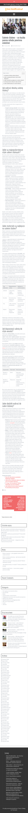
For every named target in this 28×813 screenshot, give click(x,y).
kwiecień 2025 (6, 685)
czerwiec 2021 (6, 714)
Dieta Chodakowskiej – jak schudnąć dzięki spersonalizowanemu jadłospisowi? (14, 757)
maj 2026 (5, 664)
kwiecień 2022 (6, 698)
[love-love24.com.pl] (14, 9)
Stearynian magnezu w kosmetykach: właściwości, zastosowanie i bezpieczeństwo (13, 780)
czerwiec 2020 (6, 733)
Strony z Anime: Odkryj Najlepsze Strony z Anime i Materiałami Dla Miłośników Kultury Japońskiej (14, 789)
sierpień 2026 (6, 659)
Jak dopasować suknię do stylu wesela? (12, 81)
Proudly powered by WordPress (10, 808)
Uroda (4, 603)
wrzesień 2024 (6, 688)
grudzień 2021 (6, 704)
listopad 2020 (6, 725)
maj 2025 (5, 683)
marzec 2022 (6, 699)
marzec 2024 (6, 690)
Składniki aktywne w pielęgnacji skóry (11, 600)
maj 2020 (5, 735)
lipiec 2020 (5, 731)
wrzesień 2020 (6, 728)
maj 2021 (5, 715)
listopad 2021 (6, 706)
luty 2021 (5, 720)
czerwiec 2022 (6, 694)
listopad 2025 (6, 674)
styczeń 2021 (6, 722)
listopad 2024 (6, 686)
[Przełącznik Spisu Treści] (22, 73)
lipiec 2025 (5, 680)
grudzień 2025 (6, 672)
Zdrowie (4, 604)
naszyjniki (12, 422)
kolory (3, 348)
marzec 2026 (6, 667)
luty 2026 (5, 669)
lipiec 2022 (5, 693)
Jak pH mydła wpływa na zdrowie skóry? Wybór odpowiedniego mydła (15, 5)
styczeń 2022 (6, 702)
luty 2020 (5, 739)
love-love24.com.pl (16, 45)
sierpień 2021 (6, 710)
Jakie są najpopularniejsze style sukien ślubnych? (12, 78)
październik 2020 (7, 727)
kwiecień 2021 (6, 717)
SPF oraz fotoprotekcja (8, 601)
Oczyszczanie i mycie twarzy (9, 595)
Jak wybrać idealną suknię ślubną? (11, 75)
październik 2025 (7, 675)
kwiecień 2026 (6, 665)
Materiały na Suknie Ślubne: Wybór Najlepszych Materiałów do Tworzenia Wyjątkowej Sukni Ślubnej (14, 794)
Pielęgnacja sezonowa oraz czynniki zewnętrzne (14, 597)
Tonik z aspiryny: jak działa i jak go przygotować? (13, 529)
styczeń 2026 (6, 670)
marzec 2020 (6, 738)
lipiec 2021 (5, 712)
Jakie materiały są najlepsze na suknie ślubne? (14, 80)
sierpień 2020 (6, 730)
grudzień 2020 (6, 723)
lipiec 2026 (5, 661)
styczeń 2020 (6, 741)
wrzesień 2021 (6, 709)
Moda (4, 490)
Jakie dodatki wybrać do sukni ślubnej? (12, 83)
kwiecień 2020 (6, 736)
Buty (10, 452)
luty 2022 (5, 701)
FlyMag (23, 808)
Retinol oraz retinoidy (8, 598)
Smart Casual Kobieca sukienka (13, 776)
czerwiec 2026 (6, 662)
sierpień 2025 (6, 678)
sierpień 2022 (6, 691)
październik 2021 (7, 707)
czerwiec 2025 (6, 682)
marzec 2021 (6, 718)
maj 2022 (5, 696)
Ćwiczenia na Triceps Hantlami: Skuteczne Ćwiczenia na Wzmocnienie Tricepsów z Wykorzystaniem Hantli (20, 503)
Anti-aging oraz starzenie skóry (10, 591)
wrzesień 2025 (6, 677)
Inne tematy (5, 592)
